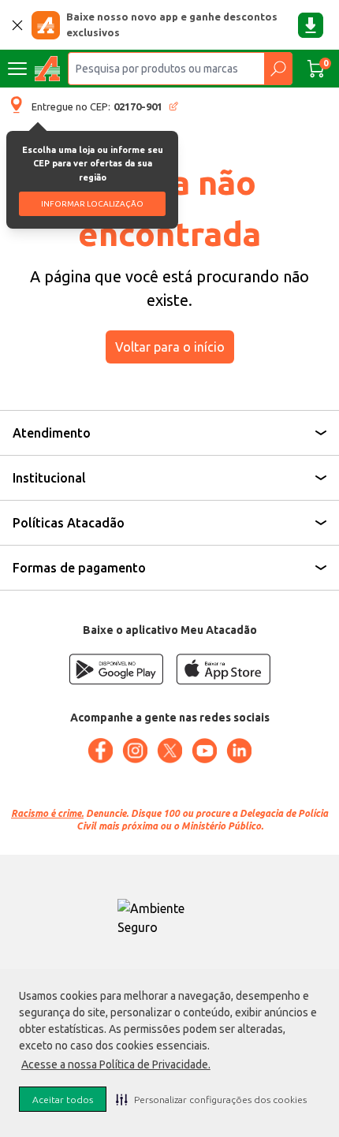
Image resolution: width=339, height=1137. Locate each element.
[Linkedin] (238, 750)
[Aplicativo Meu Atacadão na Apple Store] (223, 669)
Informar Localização (92, 203)
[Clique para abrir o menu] (17, 68)
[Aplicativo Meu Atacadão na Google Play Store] (116, 669)
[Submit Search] (278, 68)
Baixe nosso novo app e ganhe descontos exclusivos (172, 24)
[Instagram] (134, 750)
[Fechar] (17, 25)
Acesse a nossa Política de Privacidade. (115, 1064)
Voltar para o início (170, 347)
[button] (211, 1099)
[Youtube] (204, 750)
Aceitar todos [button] (62, 1099)
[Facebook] (100, 750)
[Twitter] (169, 750)
